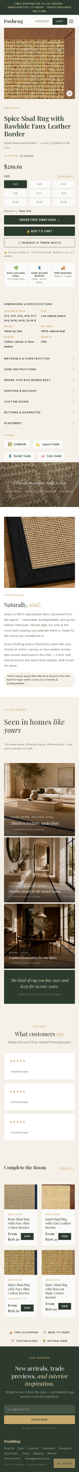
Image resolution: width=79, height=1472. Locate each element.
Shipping (38, 1453)
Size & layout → (66, 176)
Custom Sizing (39, 401)
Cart (60, 21)
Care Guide (51, 456)
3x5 (39, 184)
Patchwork (48, 1448)
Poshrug (13, 21)
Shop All (9, 1448)
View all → (67, 1168)
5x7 (39, 193)
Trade (25, 1453)
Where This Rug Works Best (39, 380)
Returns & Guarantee (39, 412)
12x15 (63, 202)
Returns (52, 1453)
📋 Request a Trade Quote (39, 242)
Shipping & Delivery (39, 390)
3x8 (63, 184)
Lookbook (17, 444)
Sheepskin (65, 1448)
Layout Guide (47, 444)
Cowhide (33, 1448)
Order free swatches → (39, 219)
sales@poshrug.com (37, 1458)
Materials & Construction (39, 358)
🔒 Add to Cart (39, 231)
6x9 (63, 193)
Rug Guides (11, 1453)
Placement (39, 423)
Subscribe (39, 1419)
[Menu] (71, 21)
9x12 (39, 202)
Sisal (20, 1448)
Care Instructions (39, 369)
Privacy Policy (12, 1458)
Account (42, 21)
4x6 (15, 193)
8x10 (15, 202)
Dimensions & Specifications (39, 304)
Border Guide (19, 456)
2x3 (15, 184)
